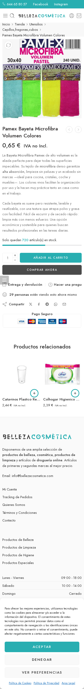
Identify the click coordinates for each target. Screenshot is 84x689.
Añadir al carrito (50, 258)
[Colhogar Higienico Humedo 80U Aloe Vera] (62, 374)
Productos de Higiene (18, 555)
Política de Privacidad (46, 683)
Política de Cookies (20, 683)
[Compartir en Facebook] (39, 304)
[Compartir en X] (30, 304)
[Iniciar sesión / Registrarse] (71, 15)
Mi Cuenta (9, 489)
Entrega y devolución (24, 284)
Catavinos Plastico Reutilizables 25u (21, 399)
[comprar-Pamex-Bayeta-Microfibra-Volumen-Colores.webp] (42, 78)
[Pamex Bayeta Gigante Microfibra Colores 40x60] (69, 129)
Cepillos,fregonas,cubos (20, 29)
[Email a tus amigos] (64, 304)
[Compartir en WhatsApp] (56, 304)
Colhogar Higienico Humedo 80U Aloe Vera (62, 399)
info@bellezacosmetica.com (32, 475)
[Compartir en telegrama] (47, 304)
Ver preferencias (42, 672)
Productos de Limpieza (19, 547)
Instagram (60, 4)
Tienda (20, 24)
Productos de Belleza (18, 539)
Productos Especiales (18, 562)
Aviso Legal (68, 683)
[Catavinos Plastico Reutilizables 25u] (21, 374)
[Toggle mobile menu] (5, 15)
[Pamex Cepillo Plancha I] (78, 129)
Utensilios (36, 24)
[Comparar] (8, 45)
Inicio (6, 24)
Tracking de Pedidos (17, 496)
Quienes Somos (13, 504)
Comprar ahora (42, 270)
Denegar (42, 659)
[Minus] (15, 260)
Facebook (40, 4)
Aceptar (42, 646)
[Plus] (15, 255)
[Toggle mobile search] (12, 15)
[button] (34, 393)
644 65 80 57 (16, 4)
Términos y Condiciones (19, 512)
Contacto (9, 520)
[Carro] (79, 15)
